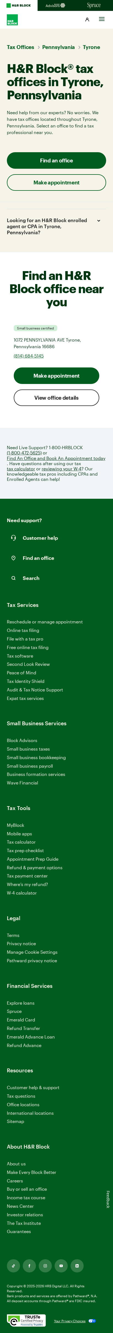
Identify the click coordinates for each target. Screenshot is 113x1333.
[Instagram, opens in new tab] (45, 1265)
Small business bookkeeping (36, 757)
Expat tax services (25, 698)
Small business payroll (30, 765)
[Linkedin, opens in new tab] (77, 1265)
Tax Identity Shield (25, 681)
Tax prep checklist (25, 850)
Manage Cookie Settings (32, 952)
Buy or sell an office (27, 1189)
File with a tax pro (25, 638)
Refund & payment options (35, 867)
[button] (87, 19)
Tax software (20, 655)
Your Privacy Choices (70, 1321)
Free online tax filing (28, 647)
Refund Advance (24, 1045)
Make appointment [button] (56, 182)
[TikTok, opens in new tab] (13, 1265)
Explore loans (21, 1002)
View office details (56, 397)
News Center (20, 1206)
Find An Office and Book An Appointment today (56, 458)
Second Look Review (28, 664)
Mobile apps (19, 833)
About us (16, 1163)
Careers (15, 1181)
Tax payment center (27, 875)
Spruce (14, 1011)
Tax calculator (21, 841)
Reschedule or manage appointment (45, 621)
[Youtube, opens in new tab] (61, 1265)
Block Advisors (22, 740)
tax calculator (21, 468)
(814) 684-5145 (29, 355)
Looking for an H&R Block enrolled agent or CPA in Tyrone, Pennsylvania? (47, 226)
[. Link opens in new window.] (26, 1320)
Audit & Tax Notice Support (35, 689)
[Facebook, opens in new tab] (29, 1265)
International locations (30, 1113)
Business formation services (36, 774)
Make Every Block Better (31, 1172)
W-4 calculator (22, 892)
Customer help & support (33, 1088)
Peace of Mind (21, 672)
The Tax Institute (24, 1223)
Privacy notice (21, 943)
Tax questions (21, 1095)
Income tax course (26, 1197)
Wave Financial (22, 783)
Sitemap (15, 1121)
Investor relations (25, 1215)
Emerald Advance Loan (31, 1036)
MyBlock (15, 825)
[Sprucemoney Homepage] (94, 5)
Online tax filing (23, 630)
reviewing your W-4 (61, 468)
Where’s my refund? (27, 884)
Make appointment (56, 375)
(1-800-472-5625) (24, 452)
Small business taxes (28, 748)
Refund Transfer (23, 1028)
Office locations (23, 1105)
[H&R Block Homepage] (19, 5)
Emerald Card (21, 1019)
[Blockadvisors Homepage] (56, 5)
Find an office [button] (56, 160)
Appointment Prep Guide (32, 859)
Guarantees (19, 1231)
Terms (13, 935)
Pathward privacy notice (32, 960)
